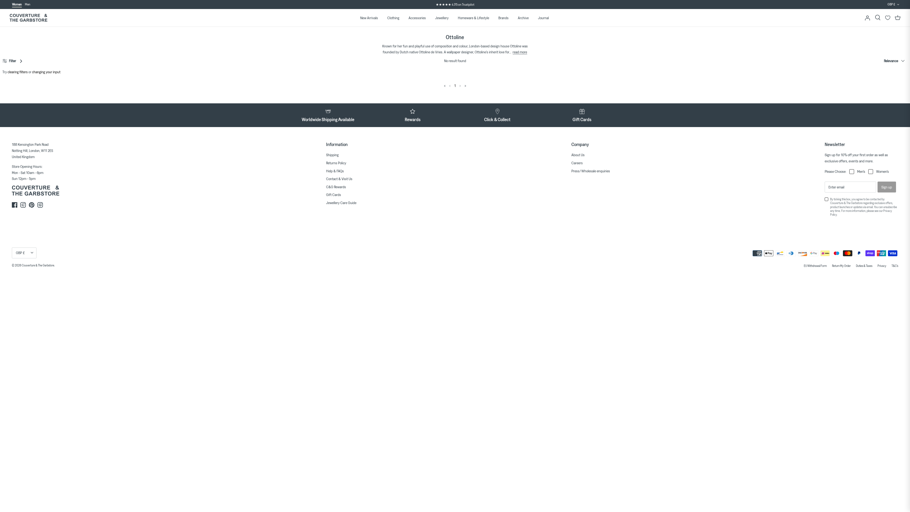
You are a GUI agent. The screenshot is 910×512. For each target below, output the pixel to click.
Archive (523, 18)
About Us (578, 155)
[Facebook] (14, 205)
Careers (577, 163)
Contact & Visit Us (339, 179)
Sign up (886, 187)
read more (520, 52)
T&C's (895, 265)
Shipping (332, 155)
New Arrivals (369, 18)
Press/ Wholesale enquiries (590, 171)
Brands (503, 18)
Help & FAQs (335, 171)
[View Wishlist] (887, 17)
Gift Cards (333, 194)
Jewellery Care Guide (341, 203)
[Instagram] (23, 205)
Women (17, 4)
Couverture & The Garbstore (38, 265)
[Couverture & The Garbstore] (28, 18)
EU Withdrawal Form (815, 265)
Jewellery (442, 18)
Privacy (882, 265)
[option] (455, 4)
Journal (543, 18)
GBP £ (891, 4)
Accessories (417, 18)
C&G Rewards (336, 187)
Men (27, 4)
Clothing (393, 18)
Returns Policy (336, 163)
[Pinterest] (31, 205)
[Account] (867, 18)
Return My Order (841, 265)
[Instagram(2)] (40, 205)
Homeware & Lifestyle (473, 18)
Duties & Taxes (864, 265)
